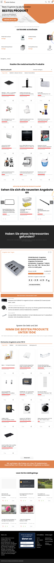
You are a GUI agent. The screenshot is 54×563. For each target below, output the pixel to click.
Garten (39, 497)
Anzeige (3, 38)
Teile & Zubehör (11, 313)
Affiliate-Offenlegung (48, 544)
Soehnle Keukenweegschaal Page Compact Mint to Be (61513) (26, 366)
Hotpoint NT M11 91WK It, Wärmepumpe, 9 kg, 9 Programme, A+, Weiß (25, 420)
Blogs (38, 542)
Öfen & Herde (11, 298)
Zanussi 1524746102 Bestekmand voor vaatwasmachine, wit (6, 146)
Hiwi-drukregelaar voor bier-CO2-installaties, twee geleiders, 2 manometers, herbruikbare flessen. (8, 120)
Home (38, 538)
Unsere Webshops (39, 544)
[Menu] (1, 2)
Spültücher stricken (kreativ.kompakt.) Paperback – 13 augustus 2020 (45, 146)
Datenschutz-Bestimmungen (49, 538)
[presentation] (2, 202)
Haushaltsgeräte (23, 497)
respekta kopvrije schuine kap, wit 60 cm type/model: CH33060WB (27, 120)
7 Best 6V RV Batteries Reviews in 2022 (25, 520)
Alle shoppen (40, 540)
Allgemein (4, 497)
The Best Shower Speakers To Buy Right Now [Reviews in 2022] (9, 521)
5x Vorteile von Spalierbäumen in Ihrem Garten (44, 495)
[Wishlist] (49, 2)
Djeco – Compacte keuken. (8, 365)
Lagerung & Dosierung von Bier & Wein (16, 305)
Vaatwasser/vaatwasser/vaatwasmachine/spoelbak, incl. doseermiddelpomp (27, 173)
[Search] (46, 2)
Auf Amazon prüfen (34, 286)
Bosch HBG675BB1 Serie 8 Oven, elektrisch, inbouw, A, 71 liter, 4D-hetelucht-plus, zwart (27, 146)
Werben (39, 547)
